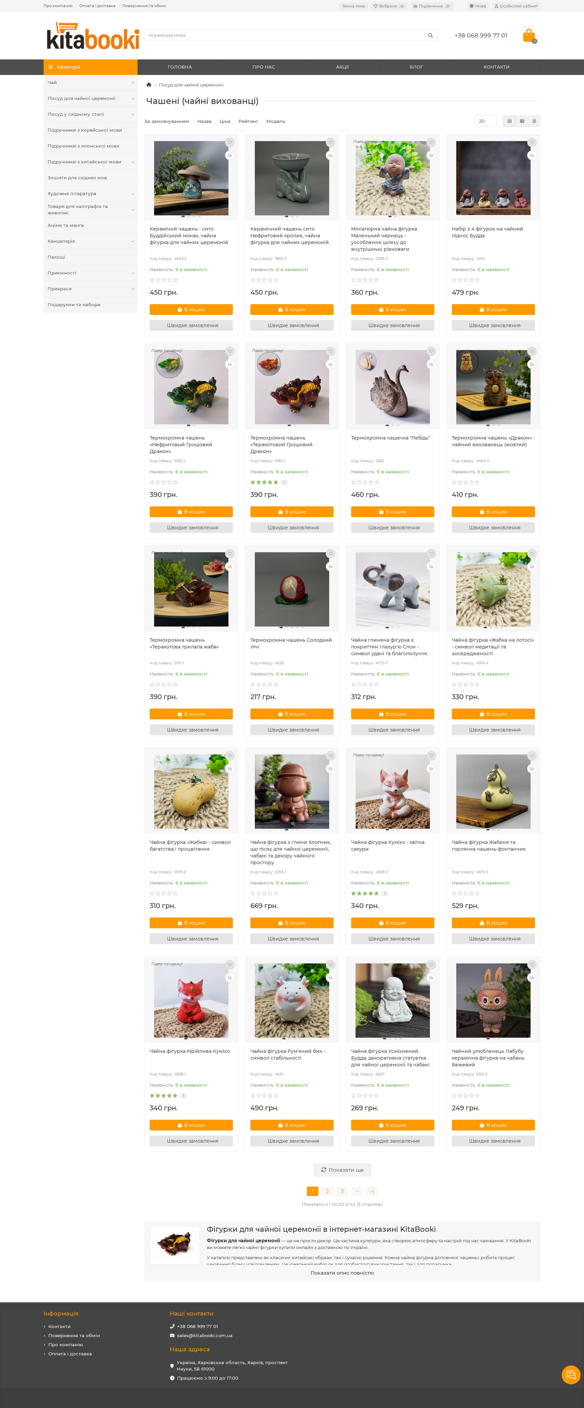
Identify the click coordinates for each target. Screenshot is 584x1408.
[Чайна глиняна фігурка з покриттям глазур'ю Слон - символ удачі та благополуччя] (392, 589)
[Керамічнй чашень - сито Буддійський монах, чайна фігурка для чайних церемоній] (191, 178)
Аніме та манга (66, 225)
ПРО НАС (263, 67)
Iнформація (61, 1313)
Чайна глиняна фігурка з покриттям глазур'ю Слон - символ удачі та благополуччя (389, 647)
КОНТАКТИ (497, 67)
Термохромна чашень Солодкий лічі (291, 643)
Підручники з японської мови (83, 146)
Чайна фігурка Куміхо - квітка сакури (387, 845)
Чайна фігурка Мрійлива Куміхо (190, 1051)
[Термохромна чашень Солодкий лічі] (292, 589)
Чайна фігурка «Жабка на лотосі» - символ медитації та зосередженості (493, 647)
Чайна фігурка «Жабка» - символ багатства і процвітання (190, 845)
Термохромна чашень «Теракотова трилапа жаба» (184, 643)
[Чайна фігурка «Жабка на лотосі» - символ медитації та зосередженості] (493, 589)
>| (372, 1191)
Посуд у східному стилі (76, 114)
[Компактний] (534, 121)
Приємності (62, 272)
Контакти (59, 1326)
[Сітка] (509, 121)
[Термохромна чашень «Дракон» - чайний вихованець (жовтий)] (493, 387)
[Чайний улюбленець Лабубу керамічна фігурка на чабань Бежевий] (493, 1000)
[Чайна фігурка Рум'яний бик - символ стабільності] (292, 1000)
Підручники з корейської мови (85, 130)
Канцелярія (61, 241)
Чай (52, 82)
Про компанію (58, 5)
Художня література (72, 193)
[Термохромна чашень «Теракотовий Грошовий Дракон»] (292, 387)
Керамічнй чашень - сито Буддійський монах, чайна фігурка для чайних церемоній (189, 235)
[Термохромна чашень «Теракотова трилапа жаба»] (191, 589)
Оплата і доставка (97, 5)
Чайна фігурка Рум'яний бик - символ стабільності (287, 1054)
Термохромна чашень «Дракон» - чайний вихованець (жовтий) (493, 441)
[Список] (522, 121)
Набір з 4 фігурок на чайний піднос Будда (487, 232)
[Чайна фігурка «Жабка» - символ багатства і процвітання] (191, 791)
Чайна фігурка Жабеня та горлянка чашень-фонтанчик (489, 845)
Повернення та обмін (144, 5)
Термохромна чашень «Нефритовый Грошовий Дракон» (181, 444)
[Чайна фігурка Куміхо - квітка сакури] (392, 791)
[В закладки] (230, 142)
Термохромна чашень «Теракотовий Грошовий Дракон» (281, 444)
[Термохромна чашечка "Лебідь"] (392, 387)
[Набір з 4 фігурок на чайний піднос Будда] (493, 178)
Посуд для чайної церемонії (82, 98)
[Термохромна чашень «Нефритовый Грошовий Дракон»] (191, 387)
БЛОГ (416, 67)
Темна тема (353, 6)
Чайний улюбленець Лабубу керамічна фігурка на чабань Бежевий (488, 1058)
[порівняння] (230, 155)
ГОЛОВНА (180, 67)
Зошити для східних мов (77, 177)
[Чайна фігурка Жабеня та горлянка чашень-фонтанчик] (493, 791)
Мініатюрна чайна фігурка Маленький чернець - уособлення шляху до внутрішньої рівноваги (384, 239)
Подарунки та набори (74, 304)
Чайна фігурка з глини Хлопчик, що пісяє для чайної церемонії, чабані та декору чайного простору (290, 852)
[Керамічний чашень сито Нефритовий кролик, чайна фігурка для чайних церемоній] (292, 178)
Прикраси (60, 288)
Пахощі (56, 257)
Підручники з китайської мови (84, 161)
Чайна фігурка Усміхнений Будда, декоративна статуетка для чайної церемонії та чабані (390, 1058)
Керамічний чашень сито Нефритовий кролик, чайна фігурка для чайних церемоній (289, 235)
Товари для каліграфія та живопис (78, 209)
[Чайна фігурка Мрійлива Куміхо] (191, 1000)
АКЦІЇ (342, 67)
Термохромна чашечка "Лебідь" (390, 438)
